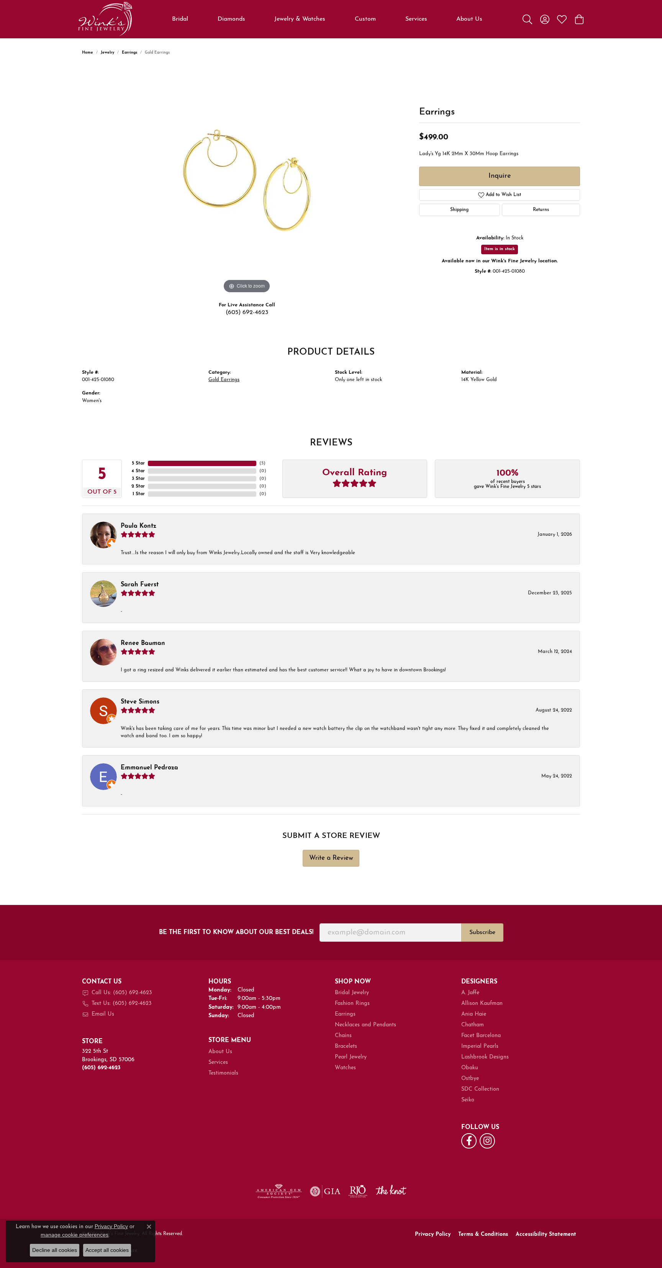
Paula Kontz (138, 526)
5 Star (138, 463)
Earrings (129, 53)
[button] (527, 19)
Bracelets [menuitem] (346, 1046)
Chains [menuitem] (343, 1036)
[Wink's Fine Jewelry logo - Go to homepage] (105, 19)
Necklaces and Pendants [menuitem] (365, 1025)
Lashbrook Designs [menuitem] (485, 1057)
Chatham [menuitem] (472, 1025)
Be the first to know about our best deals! (236, 932)
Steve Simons (140, 702)
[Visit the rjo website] (357, 1191)
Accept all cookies (107, 1250)
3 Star (138, 478)
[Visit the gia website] (325, 1191)
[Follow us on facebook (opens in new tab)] (469, 1141)
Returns (541, 210)
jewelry (107, 53)
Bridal (180, 19)
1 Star (139, 494)
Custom (365, 19)
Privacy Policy (433, 1234)
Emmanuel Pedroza (149, 768)
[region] (247, 180)
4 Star (138, 471)
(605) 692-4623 (247, 312)
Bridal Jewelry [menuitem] (352, 993)
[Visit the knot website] (390, 1191)
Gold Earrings (223, 379)
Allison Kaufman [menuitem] (482, 1003)
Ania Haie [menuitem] (473, 1014)
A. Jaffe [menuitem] (470, 993)
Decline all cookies (54, 1250)
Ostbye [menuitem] (470, 1078)
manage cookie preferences (74, 1235)
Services (416, 19)
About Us (469, 19)
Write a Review (331, 858)
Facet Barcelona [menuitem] (481, 1036)
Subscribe (482, 932)
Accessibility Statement (546, 1234)
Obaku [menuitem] (469, 1068)
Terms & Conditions (483, 1234)
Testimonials (223, 1073)
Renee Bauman (143, 643)
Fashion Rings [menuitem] (352, 1003)
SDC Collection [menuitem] (480, 1089)
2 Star (138, 486)
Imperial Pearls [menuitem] (479, 1046)
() (262, 463)
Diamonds (231, 19)
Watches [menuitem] (345, 1068)
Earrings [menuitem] (345, 1014)
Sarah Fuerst (140, 585)
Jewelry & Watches (299, 19)
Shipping (459, 210)
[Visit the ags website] (278, 1191)
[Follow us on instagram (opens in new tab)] (487, 1141)
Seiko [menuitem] (467, 1100)
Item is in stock (499, 249)
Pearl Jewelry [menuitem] (351, 1057)
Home (87, 53)
